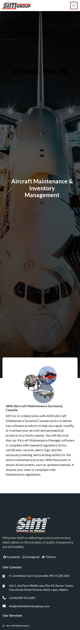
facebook (13, 557)
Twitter (50, 557)
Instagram (32, 557)
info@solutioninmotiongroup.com (29, 606)
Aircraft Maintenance (18, 625)
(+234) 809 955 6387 (22, 598)
